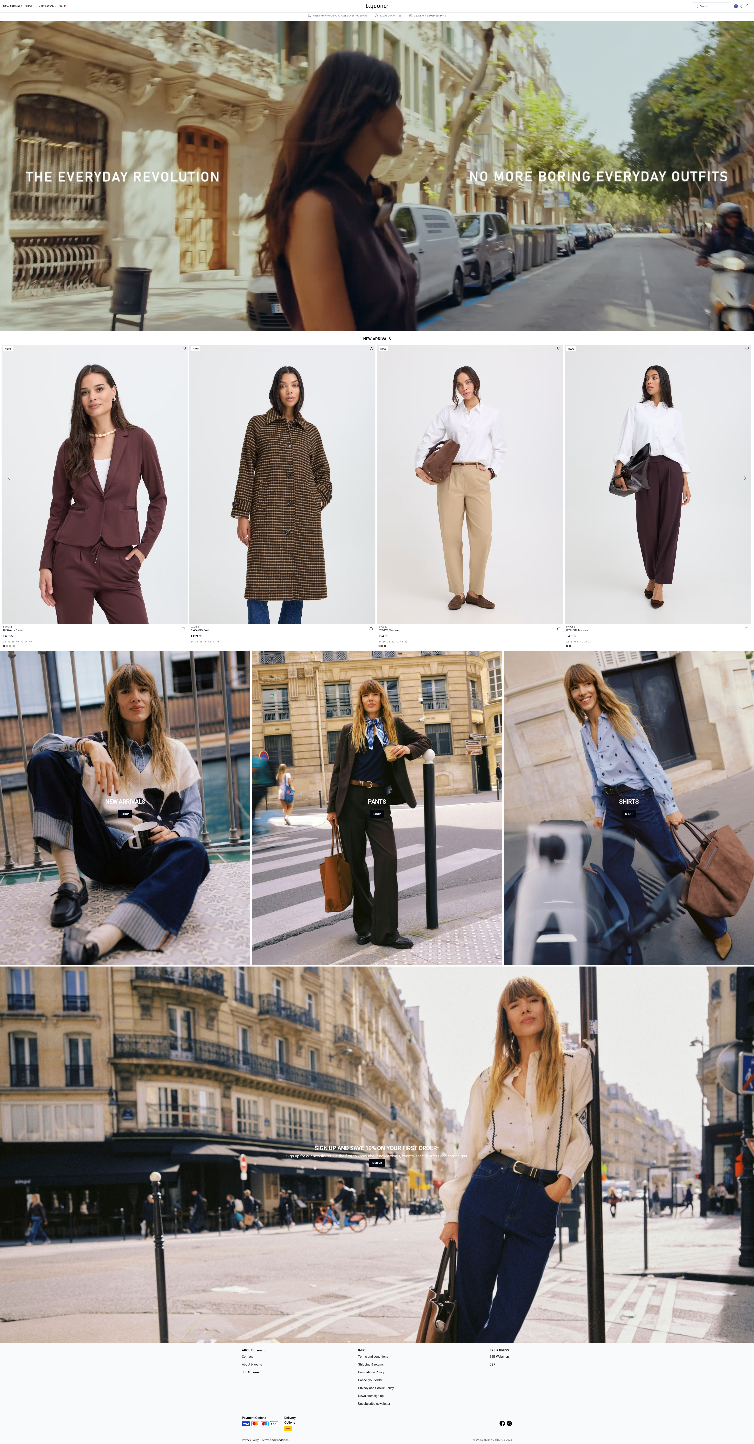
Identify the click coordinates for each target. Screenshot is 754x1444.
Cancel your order (370, 1380)
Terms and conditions (373, 1356)
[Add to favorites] (184, 348)
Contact (247, 1356)
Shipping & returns (371, 1364)
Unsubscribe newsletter (374, 1404)
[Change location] (736, 6)
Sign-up (377, 1162)
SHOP (125, 813)
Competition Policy (371, 1372)
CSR (492, 1364)
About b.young (252, 1364)
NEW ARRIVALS (12, 6)
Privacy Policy (250, 1440)
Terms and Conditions (275, 1440)
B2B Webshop (499, 1356)
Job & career (250, 1372)
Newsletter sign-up (371, 1396)
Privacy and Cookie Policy (376, 1388)
